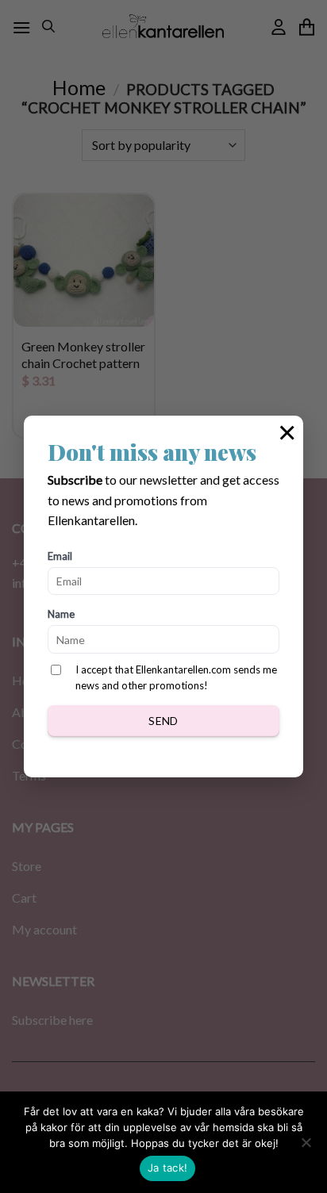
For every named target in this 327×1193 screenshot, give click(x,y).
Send (163, 720)
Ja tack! (167, 1167)
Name (61, 614)
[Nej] (305, 1147)
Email (60, 556)
